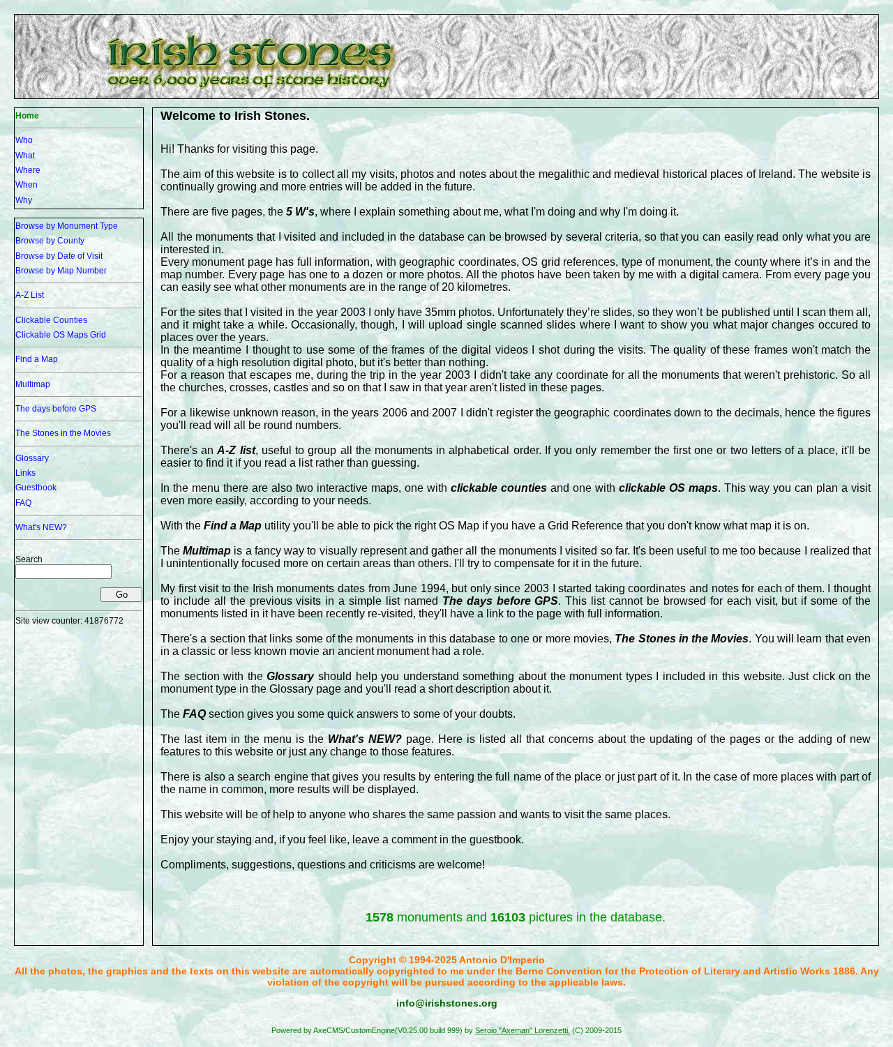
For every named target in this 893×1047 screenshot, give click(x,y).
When (26, 185)
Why (23, 200)
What (25, 155)
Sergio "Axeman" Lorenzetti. (522, 1030)
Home (27, 116)
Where (27, 170)
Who (24, 140)
